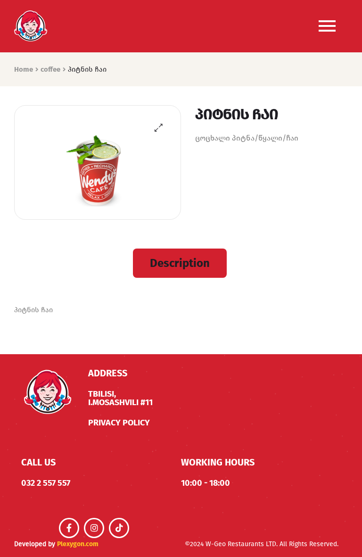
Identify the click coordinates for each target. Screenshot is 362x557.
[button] (158, 127)
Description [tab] (180, 263)
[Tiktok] (119, 528)
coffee (50, 69)
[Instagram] (94, 528)
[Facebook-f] (69, 528)
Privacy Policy (119, 422)
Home (23, 69)
